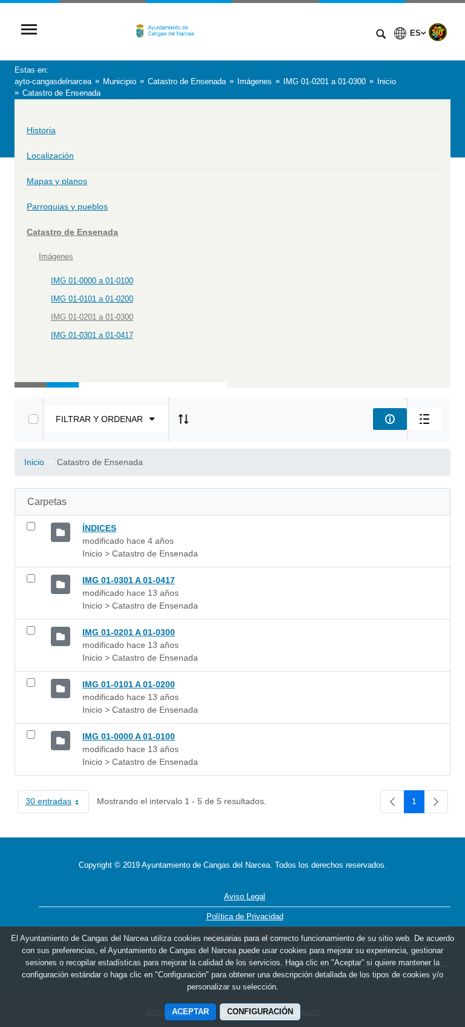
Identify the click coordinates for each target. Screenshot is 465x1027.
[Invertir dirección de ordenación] (183, 419)
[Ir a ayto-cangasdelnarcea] (205, 30)
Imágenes (56, 256)
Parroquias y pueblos (67, 206)
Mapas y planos (57, 181)
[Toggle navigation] (29, 30)
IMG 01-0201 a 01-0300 (92, 317)
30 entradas (57, 803)
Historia (41, 130)
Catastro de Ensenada (72, 232)
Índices (99, 528)
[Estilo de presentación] (424, 419)
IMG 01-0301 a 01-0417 (92, 335)
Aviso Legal (244, 896)
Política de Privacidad (244, 916)
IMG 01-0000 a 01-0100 (92, 280)
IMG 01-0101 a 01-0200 (92, 298)
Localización (50, 155)
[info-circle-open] (390, 419)
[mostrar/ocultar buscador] (380, 35)
